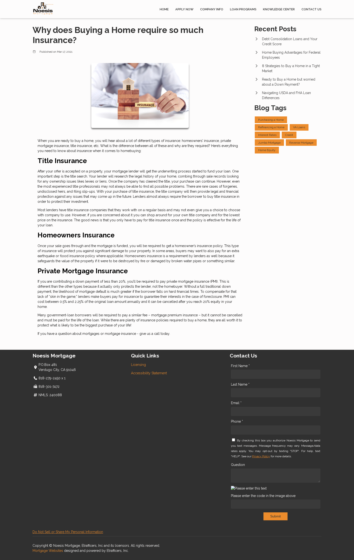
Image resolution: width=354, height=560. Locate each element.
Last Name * (240, 384)
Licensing (138, 365)
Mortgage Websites (48, 551)
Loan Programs (243, 9)
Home (164, 9)
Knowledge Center (279, 9)
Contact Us (311, 9)
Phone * (237, 421)
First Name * (240, 366)
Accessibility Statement (149, 373)
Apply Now (184, 9)
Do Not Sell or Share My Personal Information (68, 532)
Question (238, 465)
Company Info (211, 9)
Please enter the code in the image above (263, 496)
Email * (236, 403)
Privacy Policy (261, 456)
